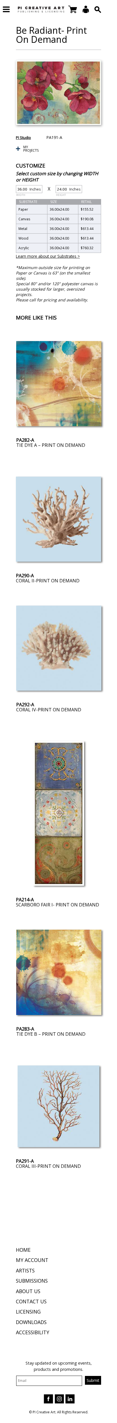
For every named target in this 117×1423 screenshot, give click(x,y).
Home (23, 1249)
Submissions (32, 1280)
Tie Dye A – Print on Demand (50, 445)
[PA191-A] (58, 92)
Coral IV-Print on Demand (48, 710)
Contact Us (31, 1301)
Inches (28, 190)
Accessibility (32, 1332)
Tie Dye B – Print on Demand (50, 1034)
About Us (28, 1291)
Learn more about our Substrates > (48, 256)
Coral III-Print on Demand (48, 1166)
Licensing (28, 1311)
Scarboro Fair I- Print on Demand (57, 905)
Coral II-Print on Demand (48, 581)
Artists (25, 1270)
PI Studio (23, 137)
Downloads (31, 1322)
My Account (32, 1260)
